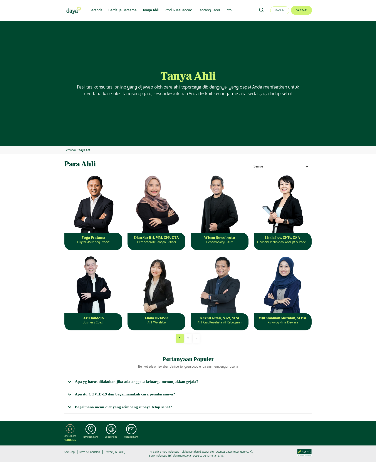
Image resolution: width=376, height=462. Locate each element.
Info (229, 10)
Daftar (301, 10)
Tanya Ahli (151, 10)
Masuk (280, 10)
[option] (188, 83)
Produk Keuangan (178, 10)
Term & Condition (89, 452)
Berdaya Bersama (122, 10)
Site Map (69, 452)
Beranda (95, 10)
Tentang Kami (209, 10)
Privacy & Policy (115, 452)
